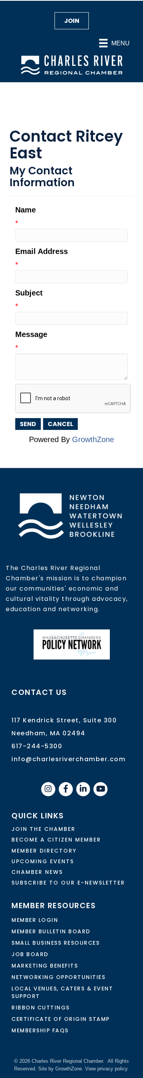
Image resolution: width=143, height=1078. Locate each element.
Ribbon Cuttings (40, 1007)
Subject (29, 293)
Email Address (41, 251)
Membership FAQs (40, 1030)
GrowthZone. (69, 1069)
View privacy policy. (107, 1069)
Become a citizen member (56, 839)
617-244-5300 (36, 746)
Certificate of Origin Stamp (60, 1019)
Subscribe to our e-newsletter (68, 882)
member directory (44, 850)
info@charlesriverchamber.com (68, 759)
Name (25, 210)
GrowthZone (93, 439)
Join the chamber (43, 829)
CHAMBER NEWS (37, 872)
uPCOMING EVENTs (42, 861)
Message (31, 334)
